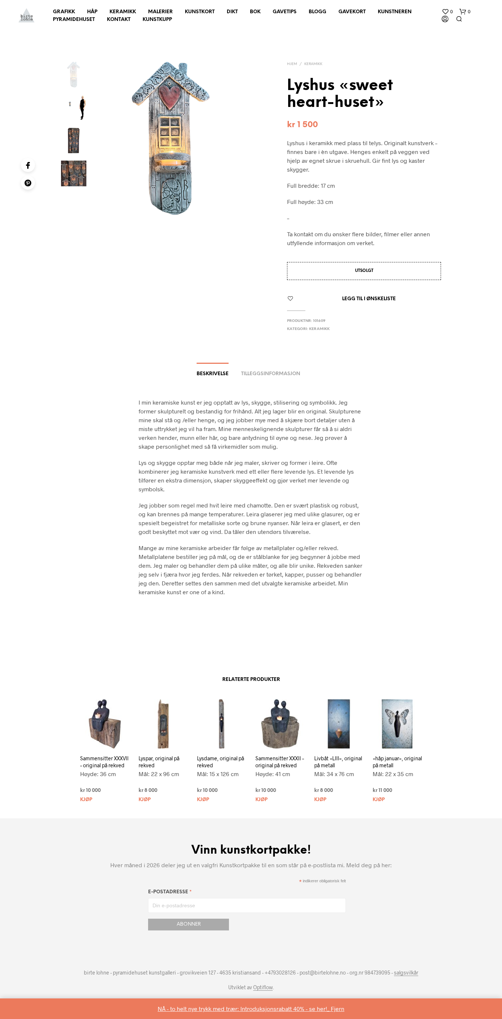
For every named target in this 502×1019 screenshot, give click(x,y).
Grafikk (64, 12)
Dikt (232, 12)
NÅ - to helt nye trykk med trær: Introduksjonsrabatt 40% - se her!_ (244, 1008)
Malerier (160, 12)
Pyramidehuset (74, 19)
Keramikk (123, 12)
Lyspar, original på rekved (159, 762)
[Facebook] (28, 165)
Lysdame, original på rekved (220, 762)
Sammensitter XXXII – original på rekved (279, 762)
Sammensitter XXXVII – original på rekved (104, 762)
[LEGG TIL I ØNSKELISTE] (100, 750)
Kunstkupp (157, 19)
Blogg (317, 12)
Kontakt (118, 19)
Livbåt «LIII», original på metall (338, 762)
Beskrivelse (213, 374)
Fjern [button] (337, 1008)
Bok (255, 12)
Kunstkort (200, 12)
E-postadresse (170, 893)
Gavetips (285, 12)
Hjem (292, 64)
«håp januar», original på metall (397, 762)
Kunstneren (395, 12)
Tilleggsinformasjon (270, 374)
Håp (92, 12)
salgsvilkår (406, 973)
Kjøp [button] (86, 799)
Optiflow (263, 987)
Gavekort (352, 12)
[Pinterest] (28, 183)
